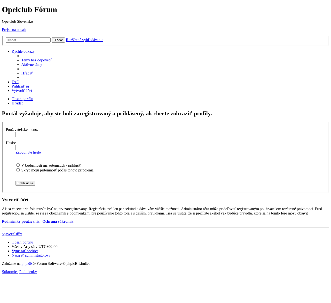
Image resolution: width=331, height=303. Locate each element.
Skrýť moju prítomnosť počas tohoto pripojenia (57, 170)
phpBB (27, 263)
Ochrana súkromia (57, 221)
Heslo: (11, 143)
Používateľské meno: (22, 129)
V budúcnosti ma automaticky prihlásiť (50, 165)
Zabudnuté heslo (28, 152)
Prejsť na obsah (14, 30)
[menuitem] (36, 60)
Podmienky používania (20, 221)
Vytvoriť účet (12, 234)
